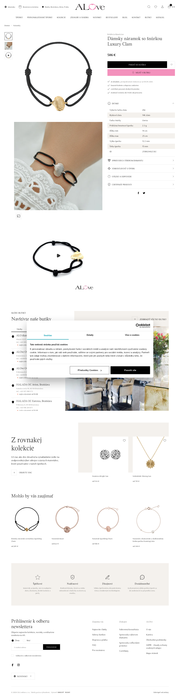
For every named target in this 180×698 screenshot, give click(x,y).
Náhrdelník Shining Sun (142, 476)
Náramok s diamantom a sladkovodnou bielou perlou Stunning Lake (148, 539)
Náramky (17, 25)
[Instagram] (18, 665)
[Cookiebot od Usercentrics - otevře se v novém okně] (138, 326)
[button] (141, 103)
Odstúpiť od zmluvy (161, 692)
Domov (7, 25)
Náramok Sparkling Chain (102, 538)
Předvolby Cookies (88, 370)
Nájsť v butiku (143, 72)
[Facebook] (12, 665)
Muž (28, 640)
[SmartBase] (64, 692)
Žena (17, 640)
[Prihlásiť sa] (162, 7)
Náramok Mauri (58, 538)
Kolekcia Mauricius (115, 34)
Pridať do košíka (137, 64)
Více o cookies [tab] (132, 335)
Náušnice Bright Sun (100, 476)
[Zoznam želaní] (155, 7)
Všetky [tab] (19, 329)
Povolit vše (130, 370)
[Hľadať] (149, 7)
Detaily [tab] (90, 335)
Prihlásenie (51, 647)
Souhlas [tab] (48, 335)
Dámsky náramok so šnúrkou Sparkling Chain (26, 539)
